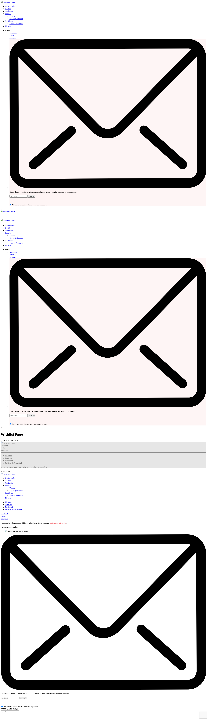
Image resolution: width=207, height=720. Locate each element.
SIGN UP (31, 196)
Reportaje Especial (16, 490)
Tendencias (9, 483)
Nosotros (8, 455)
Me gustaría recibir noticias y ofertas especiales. (30, 205)
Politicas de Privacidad (13, 463)
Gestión (8, 480)
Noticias (8, 498)
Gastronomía (10, 478)
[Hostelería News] (8, 2)
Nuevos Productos (16, 495)
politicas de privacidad (58, 523)
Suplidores (9, 493)
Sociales (8, 485)
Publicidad (9, 460)
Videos (12, 488)
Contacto (8, 458)
